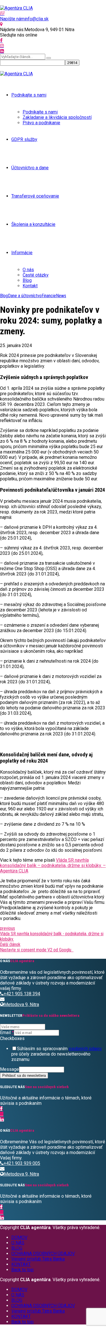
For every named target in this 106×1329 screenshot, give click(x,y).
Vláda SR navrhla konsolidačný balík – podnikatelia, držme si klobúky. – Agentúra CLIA (53, 865)
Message (9, 1069)
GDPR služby (24, 139)
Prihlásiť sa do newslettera (24, 1075)
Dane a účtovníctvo (25, 295)
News (61, 295)
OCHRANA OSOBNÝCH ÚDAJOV (43, 1253)
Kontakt (30, 285)
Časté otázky (36, 275)
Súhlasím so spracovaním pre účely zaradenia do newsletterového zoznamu (56, 1054)
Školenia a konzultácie (33, 224)
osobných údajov (85, 1048)
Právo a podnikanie (41, 122)
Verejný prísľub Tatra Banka (38, 1259)
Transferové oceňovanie (35, 196)
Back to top (22, 1269)
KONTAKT (21, 1264)
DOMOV (19, 1237)
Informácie (22, 252)
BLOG (16, 1248)
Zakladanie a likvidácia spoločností (57, 117)
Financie (49, 295)
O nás (28, 269)
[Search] (48, 58)
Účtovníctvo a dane (30, 167)
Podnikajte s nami (28, 95)
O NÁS (17, 1242)
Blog (27, 280)
